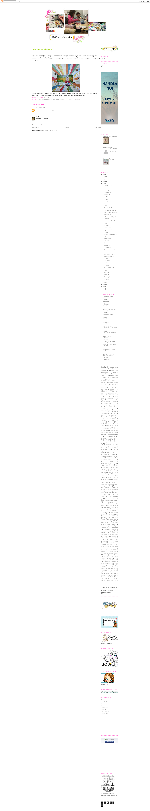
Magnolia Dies (112, 472)
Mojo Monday (104, 701)
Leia (102, 465)
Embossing (113, 415)
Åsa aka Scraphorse (108, 354)
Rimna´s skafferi (107, 336)
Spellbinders (106, 541)
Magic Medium (113, 470)
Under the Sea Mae (109, 208)
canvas (102, 387)
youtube (111, 578)
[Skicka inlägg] (48, 97)
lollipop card (104, 470)
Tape (108, 556)
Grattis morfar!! (107, 227)
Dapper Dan (114, 401)
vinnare (103, 570)
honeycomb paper (113, 446)
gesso (115, 430)
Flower (105, 205)
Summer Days (112, 554)
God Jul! (111, 137)
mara (109, 477)
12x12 (39, 99)
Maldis (107, 475)
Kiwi (105, 459)
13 (103, 181)
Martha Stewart (107, 479)
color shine (112, 394)
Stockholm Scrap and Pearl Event (110, 546)
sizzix (113, 532)
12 (103, 183)
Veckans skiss (104, 713)
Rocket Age (103, 520)
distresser (104, 408)
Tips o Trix (113, 561)
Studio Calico (113, 551)
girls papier (103, 432)
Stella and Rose (105, 543)
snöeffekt (114, 536)
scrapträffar (107, 529)
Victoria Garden (113, 568)
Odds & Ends (109, 498)
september (107, 192)
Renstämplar (104, 517)
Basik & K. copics (105, 377)
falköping (103, 422)
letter (108, 465)
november (107, 187)
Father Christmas (108, 423)
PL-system (107, 507)
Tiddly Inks (106, 560)
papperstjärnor (104, 503)
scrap (113, 524)
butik (116, 385)
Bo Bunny (110, 382)
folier (112, 425)
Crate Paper (45, 99)
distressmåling (105, 410)
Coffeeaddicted (107, 359)
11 (103, 282)
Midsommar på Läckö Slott (110, 212)
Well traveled (114, 571)
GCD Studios (104, 430)
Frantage (109, 427)
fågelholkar (115, 427)
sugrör (105, 555)
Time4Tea (106, 561)
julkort (113, 454)
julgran (107, 454)
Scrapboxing (113, 526)
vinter (109, 570)
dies (102, 406)
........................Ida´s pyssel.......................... (109, 348)
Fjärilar (105, 243)
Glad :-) (104, 350)
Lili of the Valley (114, 465)
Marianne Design (115, 477)
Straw (109, 549)
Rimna (103, 519)
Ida (36, 116)
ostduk (102, 500)
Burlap (111, 385)
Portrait (114, 509)
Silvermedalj (107, 245)
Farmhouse (111, 422)
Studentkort (103, 551)
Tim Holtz (115, 560)
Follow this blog (110, 741)
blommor (103, 382)
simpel (110, 531)
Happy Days (112, 438)
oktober (106, 190)
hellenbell (114, 442)
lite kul (112, 467)
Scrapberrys (104, 525)
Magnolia (103, 472)
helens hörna (106, 158)
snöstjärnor (110, 537)
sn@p (116, 534)
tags (102, 556)
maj (105, 270)
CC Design (114, 387)
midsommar (111, 484)
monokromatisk (109, 491)
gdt (111, 430)
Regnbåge (106, 225)
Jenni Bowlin (112, 451)
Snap (106, 536)
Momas (102, 491)
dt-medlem (115, 411)
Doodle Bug (107, 411)
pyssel (103, 514)
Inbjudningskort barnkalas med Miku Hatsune (113, 150)
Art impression (113, 372)
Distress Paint (111, 406)
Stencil (114, 542)
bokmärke (116, 382)
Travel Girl (110, 563)
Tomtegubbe (103, 563)
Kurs (102, 463)
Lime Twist (105, 467)
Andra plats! (106, 322)
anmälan (112, 370)
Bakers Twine (114, 374)
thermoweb (116, 558)
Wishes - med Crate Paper (110, 221)
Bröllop (104, 298)
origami (115, 498)
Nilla (115, 494)
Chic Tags (104, 389)
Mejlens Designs (112, 480)
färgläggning (106, 428)
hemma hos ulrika (108, 314)
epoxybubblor (112, 418)
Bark (104, 375)
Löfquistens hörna (108, 296)
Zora (117, 578)
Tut (104, 203)
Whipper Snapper (112, 575)
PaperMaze (114, 500)
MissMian (109, 486)
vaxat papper (104, 568)
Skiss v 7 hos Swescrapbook (109, 332)
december (107, 185)
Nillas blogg (106, 301)
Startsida (67, 127)
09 (103, 286)
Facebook (113, 420)
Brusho (105, 384)
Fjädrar (107, 425)
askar (102, 374)
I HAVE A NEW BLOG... (108, 355)
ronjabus (112, 521)
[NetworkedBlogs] (109, 739)
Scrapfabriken (104, 527)
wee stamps (107, 571)
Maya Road (103, 480)
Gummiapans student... (110, 254)
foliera (116, 425)
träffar (115, 563)
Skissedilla (104, 709)
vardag (115, 566)
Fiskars (102, 425)
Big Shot (110, 379)
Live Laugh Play (108, 214)
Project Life (104, 512)
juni (105, 199)
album (116, 367)
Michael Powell (104, 484)
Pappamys (106, 232)
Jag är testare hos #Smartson (110, 327)
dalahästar (108, 401)
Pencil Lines (104, 705)
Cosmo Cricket (112, 396)
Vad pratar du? (107, 247)
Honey (106, 446)
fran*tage (103, 427)
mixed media (104, 487)
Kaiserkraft (109, 457)
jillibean (115, 452)
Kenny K (115, 457)
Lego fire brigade (108, 230)
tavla (112, 556)
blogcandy (103, 380)
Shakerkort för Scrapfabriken (109, 344)
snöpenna (103, 537)
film (115, 423)
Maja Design (105, 474)
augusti (106, 194)
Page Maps (104, 703)
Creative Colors (110, 399)
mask (115, 479)
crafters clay (111, 398)
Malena (105, 331)
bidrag (104, 379)
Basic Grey (114, 375)
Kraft (111, 461)
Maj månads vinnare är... (110, 249)
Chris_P (104, 391)
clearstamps (111, 393)
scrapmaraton (115, 527)
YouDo (111, 577)
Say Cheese (115, 522)
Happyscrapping (107, 147)
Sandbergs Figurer (105, 522)
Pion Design (114, 505)
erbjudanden (103, 420)
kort (102, 461)
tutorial (102, 565)
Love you (106, 201)
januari (106, 279)
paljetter (107, 500)
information (104, 449)
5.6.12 (37, 112)
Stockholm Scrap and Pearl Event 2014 (109, 548)
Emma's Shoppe (105, 416)
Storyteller (103, 549)
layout (110, 464)
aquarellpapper (105, 372)
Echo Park (52, 99)
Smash (111, 534)
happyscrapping (106, 440)
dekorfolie (103, 405)
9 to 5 (105, 263)
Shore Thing (107, 260)
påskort (105, 515)
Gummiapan (113, 434)
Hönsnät (102, 447)
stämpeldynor (103, 553)
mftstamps (114, 482)
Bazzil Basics (115, 377)
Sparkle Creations (114, 539)
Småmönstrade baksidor (110, 210)
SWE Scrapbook (105, 711)
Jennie (109, 452)
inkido (114, 449)
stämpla (110, 553)
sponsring (115, 541)
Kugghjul (115, 461)
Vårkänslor (106, 265)
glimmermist (110, 432)
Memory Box (104, 482)
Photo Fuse (112, 503)
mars (105, 274)
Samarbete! (105, 337)
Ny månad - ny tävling (109, 267)
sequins (114, 529)
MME (112, 487)
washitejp (115, 570)
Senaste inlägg (35, 127)
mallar (112, 475)
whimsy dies (109, 573)
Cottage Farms (104, 398)
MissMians (106, 321)
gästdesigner (111, 436)
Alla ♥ (109, 368)
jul (102, 454)
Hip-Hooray (109, 444)
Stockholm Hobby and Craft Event (109, 544)
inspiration (103, 451)
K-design (107, 456)
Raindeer (112, 159)
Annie (117, 370)
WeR (102, 573)
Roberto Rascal (113, 519)
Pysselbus (105, 308)
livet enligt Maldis (107, 326)
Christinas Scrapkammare (110, 136)
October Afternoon (74, 99)
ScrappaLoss (104, 707)
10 (103, 284)
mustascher (116, 491)
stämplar (116, 553)
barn (108, 375)
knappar (115, 459)
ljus (107, 469)
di (116, 405)
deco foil (114, 403)
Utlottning (103, 566)
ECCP (105, 413)
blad (116, 379)
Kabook (111, 456)
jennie (58, 99)
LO (116, 469)
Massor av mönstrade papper (42, 49)
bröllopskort (104, 385)
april (105, 272)
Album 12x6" (103, 368)
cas (107, 387)
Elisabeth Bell (104, 415)
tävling (114, 565)
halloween (103, 438)
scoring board (106, 524)
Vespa (105, 223)
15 (103, 176)
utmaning (110, 566)
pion (108, 505)
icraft (109, 447)
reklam (113, 515)
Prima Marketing (112, 510)
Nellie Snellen (107, 494)
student (114, 549)
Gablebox (115, 428)
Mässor (116, 492)
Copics (103, 396)
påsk (117, 514)
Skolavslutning (104, 534)
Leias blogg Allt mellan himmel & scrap (109, 342)
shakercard (103, 531)
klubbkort (109, 459)
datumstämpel (104, 403)
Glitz (116, 432)
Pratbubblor (103, 510)
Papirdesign (110, 502)
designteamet (110, 405)
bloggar (113, 380)
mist (116, 486)
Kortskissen (104, 699)
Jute (102, 456)
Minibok (106, 252)
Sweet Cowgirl (107, 238)
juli (105, 196)
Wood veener (104, 576)
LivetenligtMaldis (40, 107)
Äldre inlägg (98, 127)
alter (105, 370)
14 (103, 179)
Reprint (114, 517)
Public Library (114, 512)
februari (106, 277)
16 (103, 174)
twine (108, 565)
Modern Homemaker (112, 489)
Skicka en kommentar (37, 124)
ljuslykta (111, 469)
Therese (108, 558)
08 (103, 289)
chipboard (112, 389)
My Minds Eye (64, 99)
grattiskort (103, 434)
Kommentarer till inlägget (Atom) (48, 130)
